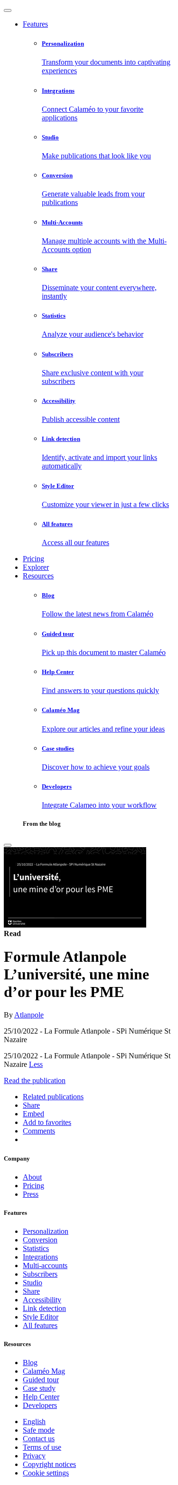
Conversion (40, 1240)
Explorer (36, 567)
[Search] (7, 845)
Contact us (39, 1439)
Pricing (33, 559)
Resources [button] (38, 576)
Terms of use (42, 1447)
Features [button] (35, 24)
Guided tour (41, 1380)
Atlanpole (29, 1015)
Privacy (34, 1456)
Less (36, 1064)
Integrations (40, 1257)
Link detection (44, 1308)
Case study (39, 1388)
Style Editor (40, 1317)
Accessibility (42, 1300)
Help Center (41, 1397)
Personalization (45, 1231)
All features (40, 1325)
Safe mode (39, 1430)
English (34, 1421)
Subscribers (40, 1274)
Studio (32, 1283)
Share (31, 1291)
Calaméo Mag (44, 1371)
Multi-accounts (45, 1265)
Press (30, 1194)
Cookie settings (46, 1473)
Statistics (36, 1248)
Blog (30, 1362)
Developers (40, 1405)
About (32, 1177)
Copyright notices (49, 1464)
